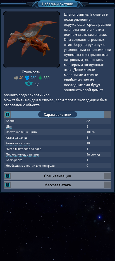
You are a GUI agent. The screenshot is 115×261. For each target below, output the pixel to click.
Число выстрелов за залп (23, 149)
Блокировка (14, 160)
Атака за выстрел (18, 143)
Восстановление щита (21, 132)
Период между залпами (22, 154)
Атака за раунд (16, 138)
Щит (9, 126)
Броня (10, 121)
